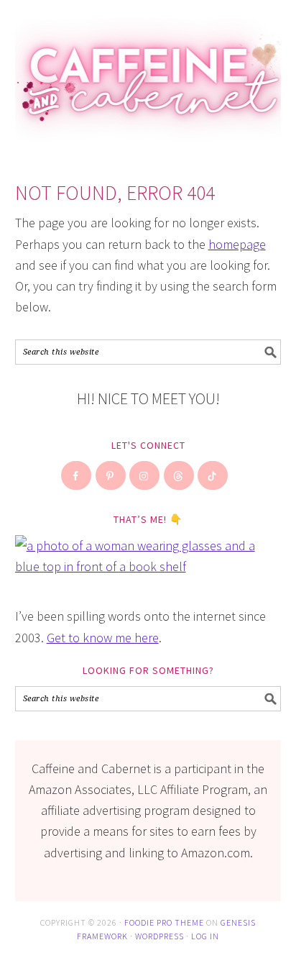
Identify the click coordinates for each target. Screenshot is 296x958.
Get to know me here (103, 637)
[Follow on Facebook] (77, 475)
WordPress (159, 936)
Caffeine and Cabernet (148, 73)
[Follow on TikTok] (213, 475)
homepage (237, 244)
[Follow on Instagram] (145, 475)
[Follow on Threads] (179, 475)
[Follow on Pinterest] (111, 475)
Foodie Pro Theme (164, 922)
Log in (205, 936)
